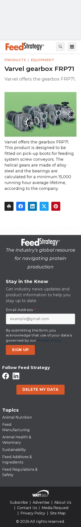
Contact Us (27, 508)
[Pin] (55, 206)
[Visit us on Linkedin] (16, 375)
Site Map (57, 513)
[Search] (60, 46)
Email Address (21, 310)
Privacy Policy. (49, 340)
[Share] (20, 206)
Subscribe (19, 502)
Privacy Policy (32, 513)
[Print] (9, 206)
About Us (62, 502)
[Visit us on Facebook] (5, 375)
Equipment (42, 60)
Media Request (55, 508)
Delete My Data (40, 389)
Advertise (41, 502)
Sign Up (20, 350)
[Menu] (72, 46)
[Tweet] (44, 206)
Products (15, 60)
